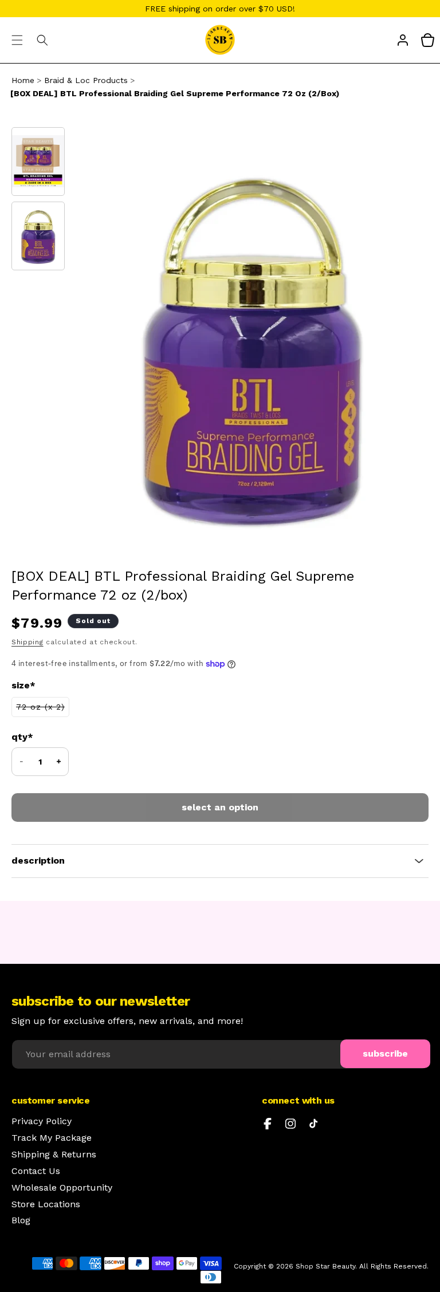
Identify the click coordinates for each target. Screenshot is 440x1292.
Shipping (27, 642)
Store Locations (45, 1204)
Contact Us (35, 1171)
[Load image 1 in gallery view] (38, 161)
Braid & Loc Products (86, 80)
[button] (17, 40)
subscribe (385, 1053)
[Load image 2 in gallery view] (38, 236)
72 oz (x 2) (42, 709)
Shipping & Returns (53, 1154)
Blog (20, 1220)
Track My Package (51, 1138)
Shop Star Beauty (325, 1266)
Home (22, 80)
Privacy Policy (41, 1121)
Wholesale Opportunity (61, 1187)
